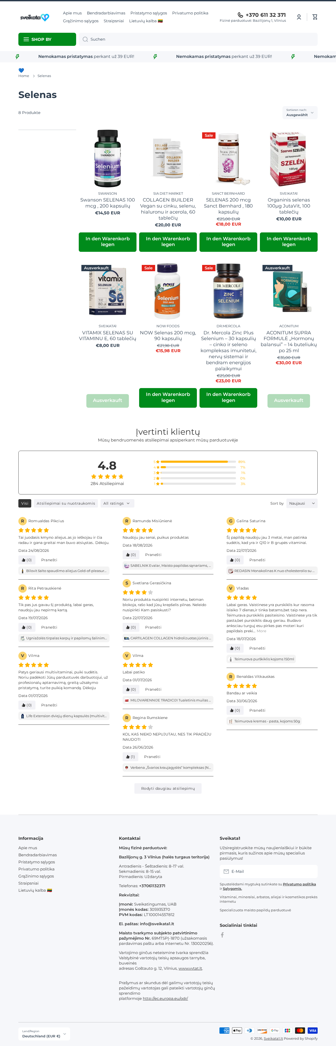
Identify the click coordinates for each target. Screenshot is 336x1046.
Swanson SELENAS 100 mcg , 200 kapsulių (107, 203)
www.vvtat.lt (190, 968)
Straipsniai (28, 883)
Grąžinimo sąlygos (36, 876)
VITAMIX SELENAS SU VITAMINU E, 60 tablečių (107, 335)
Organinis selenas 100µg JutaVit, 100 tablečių (288, 206)
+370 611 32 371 (266, 15)
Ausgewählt (297, 115)
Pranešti (49, 560)
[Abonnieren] (311, 871)
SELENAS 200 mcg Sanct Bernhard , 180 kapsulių (228, 206)
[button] (315, 17)
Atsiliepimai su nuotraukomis (66, 503)
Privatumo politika (36, 869)
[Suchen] (83, 39)
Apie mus (27, 847)
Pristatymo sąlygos (36, 861)
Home (23, 76)
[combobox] (198, 39)
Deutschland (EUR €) (41, 1036)
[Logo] (35, 17)
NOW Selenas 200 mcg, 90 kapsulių (168, 335)
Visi (24, 503)
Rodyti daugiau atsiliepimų (168, 788)
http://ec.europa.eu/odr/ (165, 998)
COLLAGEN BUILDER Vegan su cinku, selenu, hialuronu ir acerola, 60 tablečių (168, 209)
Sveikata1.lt (273, 1038)
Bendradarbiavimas (37, 854)
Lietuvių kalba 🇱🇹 (35, 890)
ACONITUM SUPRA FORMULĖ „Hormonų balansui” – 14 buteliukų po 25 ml (289, 341)
